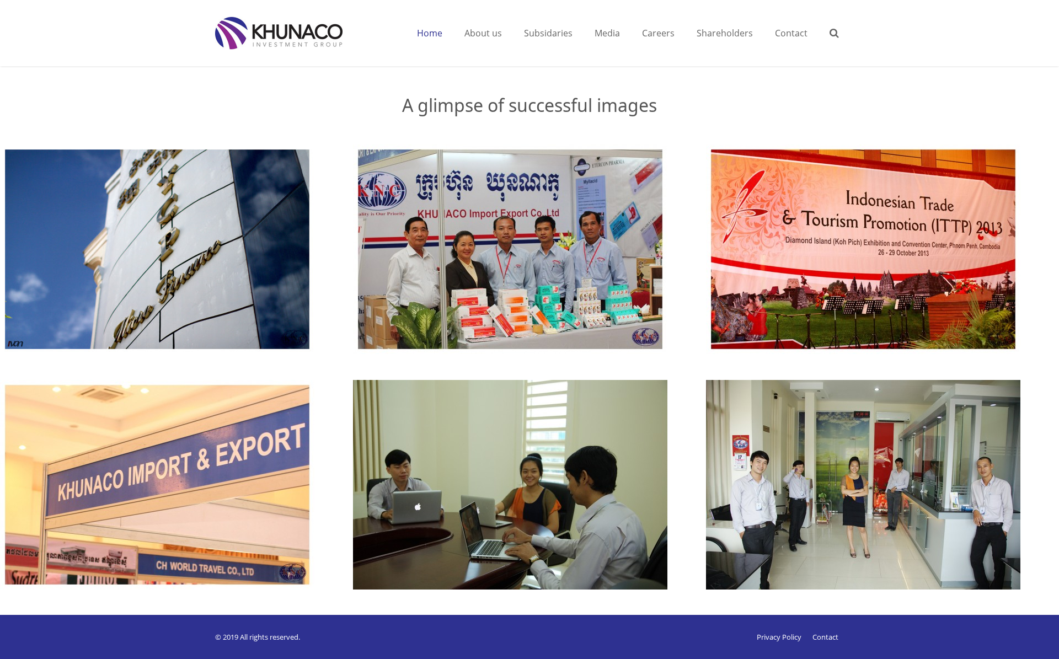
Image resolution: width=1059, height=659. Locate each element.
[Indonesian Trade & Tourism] (882, 262)
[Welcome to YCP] (176, 262)
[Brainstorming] (529, 497)
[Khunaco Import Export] (529, 262)
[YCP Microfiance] (882, 497)
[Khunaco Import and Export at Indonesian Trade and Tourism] (176, 497)
